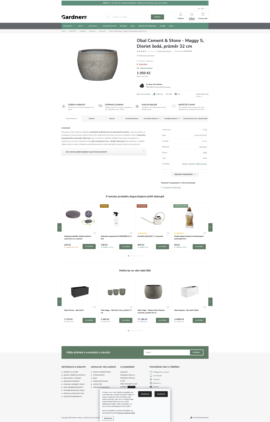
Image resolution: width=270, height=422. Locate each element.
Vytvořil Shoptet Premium (201, 418)
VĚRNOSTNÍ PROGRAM (101, 387)
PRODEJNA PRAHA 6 (127, 378)
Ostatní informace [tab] (131, 118)
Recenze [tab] (91, 118)
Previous (59, 227)
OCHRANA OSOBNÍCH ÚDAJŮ (74, 384)
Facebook (156, 379)
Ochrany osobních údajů (126, 413)
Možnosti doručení (146, 68)
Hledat (157, 17)
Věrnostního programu (163, 87)
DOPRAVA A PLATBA (71, 372)
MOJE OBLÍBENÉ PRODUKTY (73, 387)
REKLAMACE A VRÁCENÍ (72, 378)
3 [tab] (132, 255)
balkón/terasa (201, 164)
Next (210, 227)
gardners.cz (157, 383)
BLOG (95, 378)
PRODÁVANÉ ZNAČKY (100, 381)
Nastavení (108, 418)
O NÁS (122, 381)
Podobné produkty (171, 118)
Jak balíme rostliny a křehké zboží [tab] (195, 118)
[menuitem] (69, 26)
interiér (185, 164)
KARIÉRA (123, 387)
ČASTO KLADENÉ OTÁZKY (102, 372)
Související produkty (151, 118)
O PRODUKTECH (99, 375)
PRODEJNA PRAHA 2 (127, 375)
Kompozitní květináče (172, 187)
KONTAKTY (124, 372)
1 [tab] (128, 255)
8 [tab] (141, 255)
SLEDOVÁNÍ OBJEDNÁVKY (73, 397)
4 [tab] (134, 255)
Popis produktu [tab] (71, 118)
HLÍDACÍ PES (97, 384)
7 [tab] (139, 255)
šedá (205, 152)
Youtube (156, 387)
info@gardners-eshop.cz (161, 372)
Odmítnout (145, 394)
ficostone (203, 147)
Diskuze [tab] (112, 118)
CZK (202, 9)
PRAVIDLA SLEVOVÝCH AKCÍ (74, 393)
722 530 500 (157, 376)
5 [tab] (135, 255)
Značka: (202, 94)
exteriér (192, 164)
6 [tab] (137, 255)
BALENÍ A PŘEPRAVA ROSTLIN (74, 375)
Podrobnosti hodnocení (164, 51)
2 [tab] (130, 255)
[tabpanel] (80, 227)
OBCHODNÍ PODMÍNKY (72, 381)
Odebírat (196, 352)
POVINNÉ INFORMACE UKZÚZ (74, 390)
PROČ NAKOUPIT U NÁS (128, 384)
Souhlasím (161, 394)
